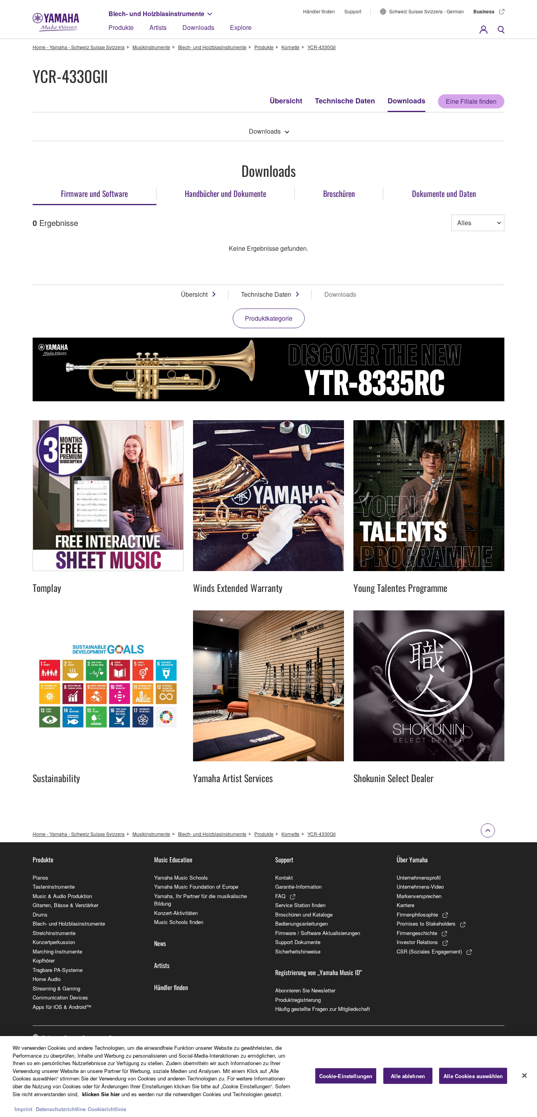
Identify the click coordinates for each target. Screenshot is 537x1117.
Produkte (121, 27)
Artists (158, 27)
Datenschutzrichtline (61, 1109)
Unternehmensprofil (419, 877)
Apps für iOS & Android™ (62, 1006)
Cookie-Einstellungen (346, 1076)
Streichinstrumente (54, 933)
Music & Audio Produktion (62, 896)
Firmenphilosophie (417, 914)
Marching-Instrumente (57, 951)
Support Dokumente (297, 942)
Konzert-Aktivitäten (176, 913)
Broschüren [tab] (339, 193)
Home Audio (47, 979)
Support (352, 11)
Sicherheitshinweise (297, 951)
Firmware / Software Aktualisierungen (317, 933)
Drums (40, 914)
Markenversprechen (419, 896)
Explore (241, 27)
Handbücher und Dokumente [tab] (225, 193)
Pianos (40, 877)
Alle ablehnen (408, 1076)
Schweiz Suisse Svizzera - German (426, 11)
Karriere (405, 905)
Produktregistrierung (298, 999)
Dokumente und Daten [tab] (444, 193)
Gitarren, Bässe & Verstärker (65, 905)
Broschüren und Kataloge (304, 914)
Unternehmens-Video (420, 886)
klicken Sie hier (101, 1093)
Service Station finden (300, 905)
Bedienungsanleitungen (301, 923)
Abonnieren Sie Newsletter (305, 990)
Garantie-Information (298, 886)
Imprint (23, 1109)
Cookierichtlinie (107, 1109)
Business (484, 11)
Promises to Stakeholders (426, 923)
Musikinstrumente (151, 47)
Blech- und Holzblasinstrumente (156, 13)
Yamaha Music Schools (181, 877)
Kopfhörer (44, 960)
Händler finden (319, 11)
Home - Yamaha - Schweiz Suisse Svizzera (79, 47)
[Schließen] (524, 1075)
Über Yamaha (412, 859)
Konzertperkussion (54, 942)
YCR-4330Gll (321, 47)
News (160, 943)
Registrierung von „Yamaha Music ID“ (318, 972)
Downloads (198, 27)
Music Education (173, 859)
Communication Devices (60, 997)
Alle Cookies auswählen (473, 1076)
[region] (268, 1076)
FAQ (280, 896)
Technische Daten (345, 101)
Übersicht (286, 101)
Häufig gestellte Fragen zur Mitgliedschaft (322, 1008)
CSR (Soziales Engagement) (429, 951)
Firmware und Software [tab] (94, 193)
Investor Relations (417, 942)
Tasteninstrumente (54, 886)
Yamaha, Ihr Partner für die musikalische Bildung (200, 900)
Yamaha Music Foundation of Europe (196, 886)
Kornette (290, 47)
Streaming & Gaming (56, 988)
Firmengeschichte (417, 933)
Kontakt (284, 877)
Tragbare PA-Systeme (58, 970)
